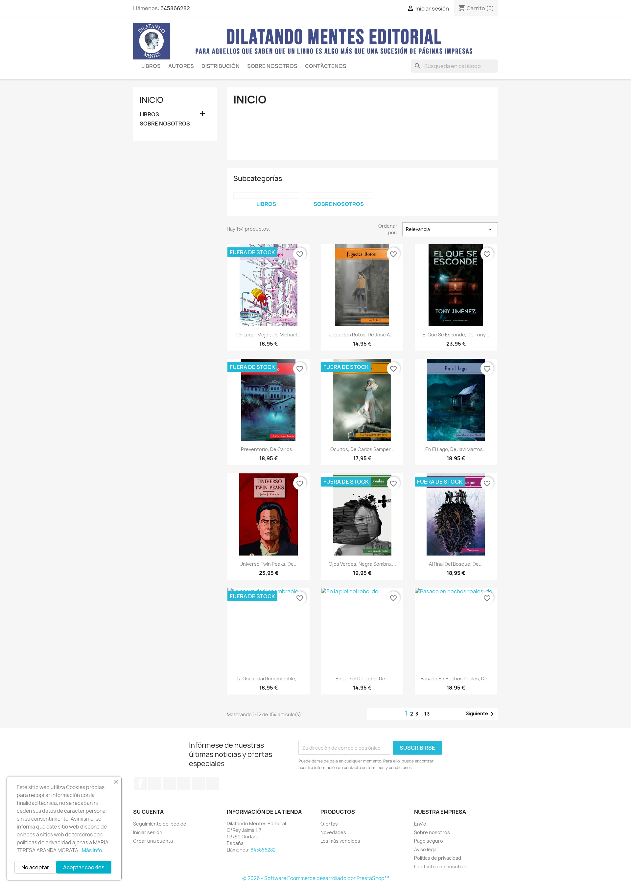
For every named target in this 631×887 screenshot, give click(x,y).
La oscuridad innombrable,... (268, 678)
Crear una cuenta (153, 841)
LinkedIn (212, 783)
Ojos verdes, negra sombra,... (362, 564)
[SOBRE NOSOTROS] (338, 195)
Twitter (154, 783)
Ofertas (329, 824)
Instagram (198, 783)
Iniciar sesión (147, 832)
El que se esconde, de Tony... (456, 334)
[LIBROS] (266, 195)
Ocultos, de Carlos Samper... (362, 449)
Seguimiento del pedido (159, 824)
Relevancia (450, 229)
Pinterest (183, 783)
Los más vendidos (340, 841)
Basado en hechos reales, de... (456, 678)
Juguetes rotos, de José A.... (362, 334)
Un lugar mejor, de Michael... (268, 334)
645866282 (175, 8)
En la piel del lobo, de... (362, 678)
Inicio (151, 99)
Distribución (220, 66)
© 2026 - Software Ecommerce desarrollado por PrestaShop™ (315, 878)
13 (427, 714)
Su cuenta (148, 811)
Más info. (92, 850)
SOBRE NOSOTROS (272, 66)
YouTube (169, 783)
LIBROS (151, 66)
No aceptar (35, 867)
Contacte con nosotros (440, 866)
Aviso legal (425, 849)
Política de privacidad (437, 858)
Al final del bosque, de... (456, 564)
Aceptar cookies (84, 867)
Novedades (333, 832)
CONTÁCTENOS (325, 66)
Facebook (140, 783)
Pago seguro (428, 841)
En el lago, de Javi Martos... (456, 449)
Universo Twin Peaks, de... (269, 564)
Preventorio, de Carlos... (268, 449)
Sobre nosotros (432, 832)
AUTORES (181, 66)
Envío (420, 824)
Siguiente (481, 714)
